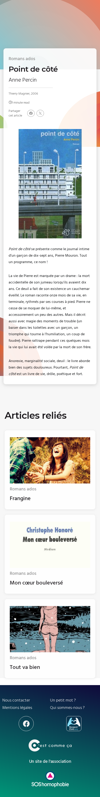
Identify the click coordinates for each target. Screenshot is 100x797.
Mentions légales (17, 708)
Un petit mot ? (63, 700)
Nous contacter (16, 700)
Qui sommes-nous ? (67, 708)
